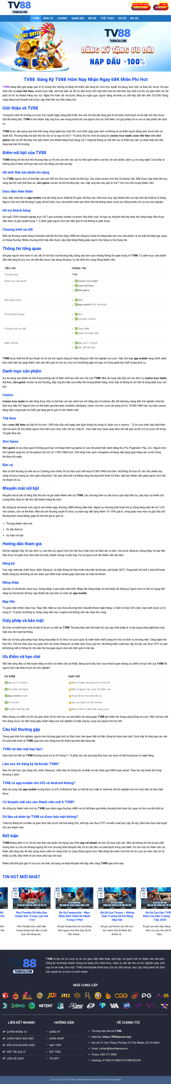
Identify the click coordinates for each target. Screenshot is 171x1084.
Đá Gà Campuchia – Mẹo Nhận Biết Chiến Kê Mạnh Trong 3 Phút (23, 916)
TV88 (35, 18)
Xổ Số (122, 18)
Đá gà (134, 18)
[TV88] (19, 7)
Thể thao (107, 18)
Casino (62, 18)
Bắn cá (48, 18)
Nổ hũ (92, 18)
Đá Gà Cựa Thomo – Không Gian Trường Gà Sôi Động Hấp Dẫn (65, 916)
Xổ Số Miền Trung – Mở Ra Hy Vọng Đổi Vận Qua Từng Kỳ (151, 916)
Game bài (77, 18)
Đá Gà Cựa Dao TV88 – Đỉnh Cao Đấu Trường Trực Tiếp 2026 (108, 916)
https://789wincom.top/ (117, 1036)
